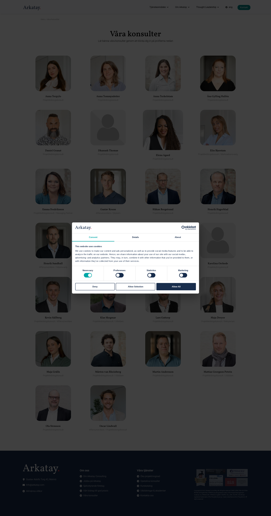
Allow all (176, 286)
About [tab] (178, 237)
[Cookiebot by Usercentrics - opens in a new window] (183, 228)
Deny (95, 286)
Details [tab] (135, 237)
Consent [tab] (93, 237)
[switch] (120, 275)
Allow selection (135, 286)
